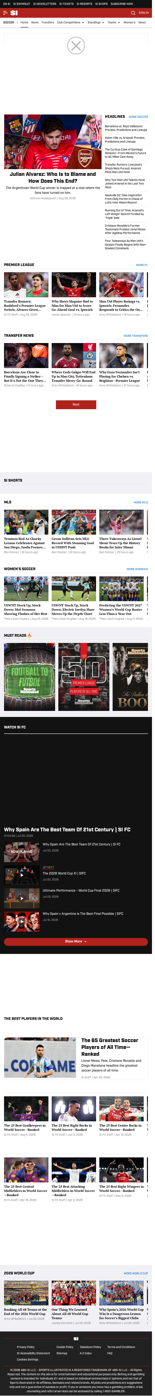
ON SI (6, 4)
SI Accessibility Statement (33, 1353)
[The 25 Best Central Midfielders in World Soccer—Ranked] (26, 1179)
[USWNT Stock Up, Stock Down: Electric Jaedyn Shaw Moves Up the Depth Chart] (74, 598)
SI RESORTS (84, 4)
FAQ (109, 1353)
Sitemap (62, 1353)
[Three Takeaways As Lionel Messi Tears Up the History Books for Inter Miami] (121, 532)
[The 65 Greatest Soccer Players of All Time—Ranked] (76, 1058)
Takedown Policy (90, 1347)
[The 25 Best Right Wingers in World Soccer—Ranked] (121, 1179)
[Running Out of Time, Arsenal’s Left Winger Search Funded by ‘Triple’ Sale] (126, 214)
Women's (129, 22)
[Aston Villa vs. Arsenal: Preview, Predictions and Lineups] (126, 140)
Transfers (48, 22)
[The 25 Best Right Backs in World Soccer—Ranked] (74, 1118)
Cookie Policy (65, 1347)
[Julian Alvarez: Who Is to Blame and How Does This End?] (53, 157)
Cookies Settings (27, 1359)
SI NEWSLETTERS (44, 4)
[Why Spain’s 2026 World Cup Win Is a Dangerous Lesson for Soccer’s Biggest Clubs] (121, 1303)
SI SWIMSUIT (21, 4)
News (35, 22)
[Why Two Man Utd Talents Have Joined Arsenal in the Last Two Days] (126, 184)
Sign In (144, 13)
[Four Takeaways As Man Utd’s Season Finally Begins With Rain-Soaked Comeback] (126, 243)
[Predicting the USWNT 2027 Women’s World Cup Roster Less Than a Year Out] (121, 598)
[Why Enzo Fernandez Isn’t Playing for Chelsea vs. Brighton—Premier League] (121, 365)
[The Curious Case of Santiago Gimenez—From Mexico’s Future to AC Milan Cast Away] (126, 153)
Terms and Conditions (121, 1347)
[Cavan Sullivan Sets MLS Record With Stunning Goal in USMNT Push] (74, 532)
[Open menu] (5, 12)
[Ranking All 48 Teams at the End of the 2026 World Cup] (26, 1303)
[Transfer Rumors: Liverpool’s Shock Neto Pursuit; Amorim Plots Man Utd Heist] (126, 168)
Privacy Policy (26, 1347)
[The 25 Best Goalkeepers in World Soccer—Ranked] (26, 1118)
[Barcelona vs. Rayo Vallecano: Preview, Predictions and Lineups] (126, 129)
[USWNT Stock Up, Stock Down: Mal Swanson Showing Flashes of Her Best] (26, 598)
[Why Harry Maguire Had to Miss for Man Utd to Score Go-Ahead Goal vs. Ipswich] (74, 296)
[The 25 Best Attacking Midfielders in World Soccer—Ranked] (74, 1179)
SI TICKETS (66, 4)
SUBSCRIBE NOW (122, 4)
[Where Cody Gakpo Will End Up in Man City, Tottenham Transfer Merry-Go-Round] (74, 365)
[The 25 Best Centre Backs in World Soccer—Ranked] (121, 1118)
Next (76, 404)
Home (24, 22)
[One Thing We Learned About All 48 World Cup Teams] (74, 1303)
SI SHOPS (101, 4)
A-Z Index (86, 1353)
